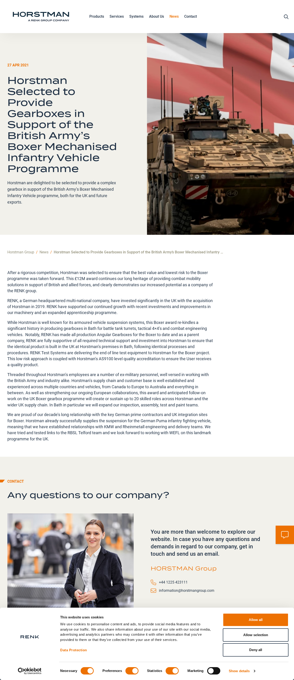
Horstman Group (20, 252)
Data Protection (73, 650)
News (174, 16)
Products (96, 16)
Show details (239, 671)
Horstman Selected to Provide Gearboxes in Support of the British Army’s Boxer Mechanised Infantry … (138, 252)
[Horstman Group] (41, 16)
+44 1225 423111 (173, 582)
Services (117, 16)
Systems (136, 16)
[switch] (132, 670)
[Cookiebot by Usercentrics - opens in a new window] (30, 671)
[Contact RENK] (285, 535)
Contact (190, 16)
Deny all (255, 650)
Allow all (256, 620)
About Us (156, 16)
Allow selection (255, 635)
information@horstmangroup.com (186, 590)
